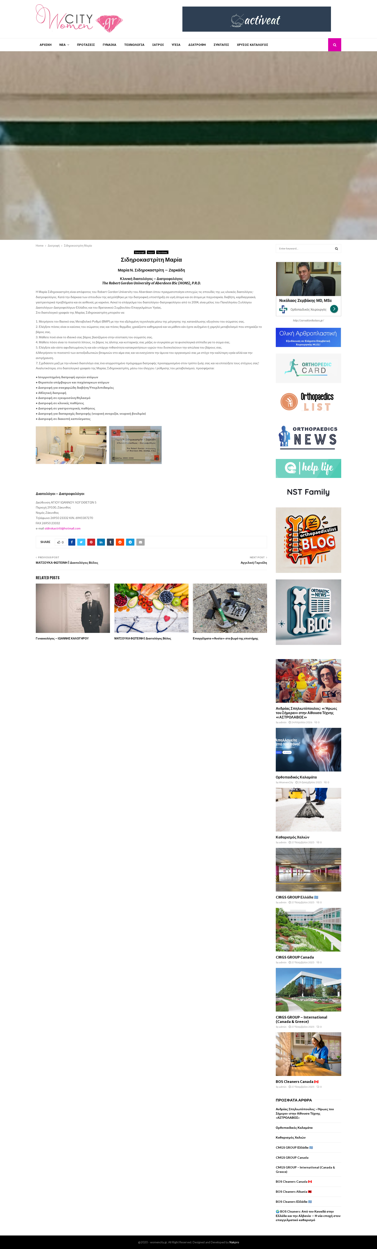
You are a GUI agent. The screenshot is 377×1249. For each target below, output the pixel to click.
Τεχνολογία (134, 45)
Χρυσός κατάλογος (252, 45)
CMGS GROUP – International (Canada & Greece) (301, 1019)
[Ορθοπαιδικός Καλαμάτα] (308, 749)
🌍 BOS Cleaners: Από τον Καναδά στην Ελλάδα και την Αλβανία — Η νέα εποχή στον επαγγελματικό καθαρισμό (308, 1215)
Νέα (62, 45)
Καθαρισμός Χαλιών (292, 837)
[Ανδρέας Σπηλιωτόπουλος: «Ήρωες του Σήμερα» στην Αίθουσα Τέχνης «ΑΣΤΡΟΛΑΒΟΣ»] (308, 681)
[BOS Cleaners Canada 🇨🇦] (308, 1054)
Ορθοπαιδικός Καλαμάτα (296, 777)
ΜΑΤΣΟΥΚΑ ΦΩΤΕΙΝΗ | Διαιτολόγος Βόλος (67, 563)
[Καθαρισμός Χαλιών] (308, 810)
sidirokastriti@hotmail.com (63, 528)
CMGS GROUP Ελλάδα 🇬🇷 (297, 897)
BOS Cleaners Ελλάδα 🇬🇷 (294, 1201)
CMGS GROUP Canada (295, 957)
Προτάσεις (86, 45)
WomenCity (286, 782)
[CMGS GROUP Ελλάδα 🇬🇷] (308, 870)
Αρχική (45, 45)
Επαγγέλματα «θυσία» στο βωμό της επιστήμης (225, 638)
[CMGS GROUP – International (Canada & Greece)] (308, 990)
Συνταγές (221, 45)
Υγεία (176, 45)
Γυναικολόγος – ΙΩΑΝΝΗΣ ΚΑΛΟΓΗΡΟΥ (62, 638)
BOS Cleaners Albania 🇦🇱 (294, 1191)
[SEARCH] (336, 248)
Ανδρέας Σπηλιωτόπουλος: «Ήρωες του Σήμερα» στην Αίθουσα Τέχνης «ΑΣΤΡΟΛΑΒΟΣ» (306, 712)
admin (282, 722)
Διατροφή (197, 45)
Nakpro (234, 1242)
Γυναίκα (109, 45)
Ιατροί (158, 45)
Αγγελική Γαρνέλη (254, 563)
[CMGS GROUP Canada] (308, 930)
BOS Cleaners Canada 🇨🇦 (297, 1081)
